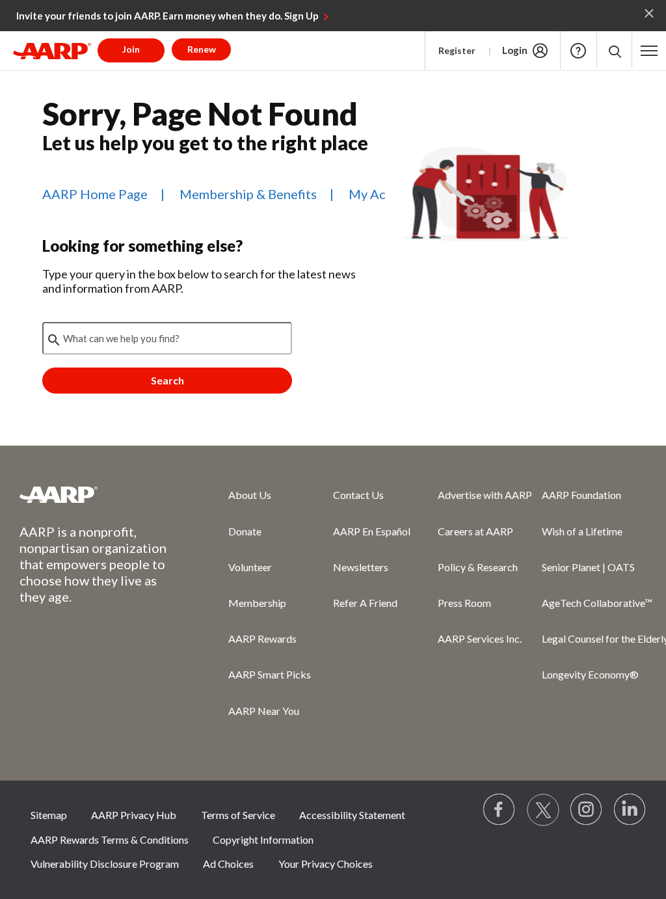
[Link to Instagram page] (586, 810)
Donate (244, 531)
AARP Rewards (262, 638)
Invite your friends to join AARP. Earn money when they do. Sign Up (167, 15)
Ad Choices (228, 863)
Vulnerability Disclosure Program (105, 863)
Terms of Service (238, 815)
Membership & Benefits (248, 194)
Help (578, 50)
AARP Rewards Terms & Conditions (110, 839)
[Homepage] (52, 50)
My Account (384, 194)
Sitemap (49, 815)
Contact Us (358, 495)
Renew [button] (201, 49)
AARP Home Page (95, 194)
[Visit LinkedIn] (630, 810)
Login (514, 50)
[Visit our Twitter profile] (543, 810)
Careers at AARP (475, 531)
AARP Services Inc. (480, 638)
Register (456, 50)
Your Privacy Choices (325, 863)
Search (167, 380)
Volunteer (250, 567)
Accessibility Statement (352, 815)
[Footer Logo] (98, 494)
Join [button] (131, 49)
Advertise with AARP (485, 495)
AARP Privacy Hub (133, 815)
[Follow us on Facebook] (499, 810)
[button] (614, 50)
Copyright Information (263, 839)
